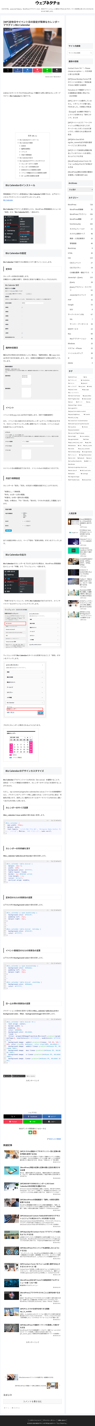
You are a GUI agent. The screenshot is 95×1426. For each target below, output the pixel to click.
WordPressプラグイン (19, 1076)
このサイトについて (35, 1420)
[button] (57, 70)
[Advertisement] (32, 83)
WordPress (8, 1076)
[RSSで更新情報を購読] (34, 1132)
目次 (29, 135)
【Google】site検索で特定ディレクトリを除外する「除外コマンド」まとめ (79, 114)
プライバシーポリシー (49, 1420)
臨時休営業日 (25, 149)
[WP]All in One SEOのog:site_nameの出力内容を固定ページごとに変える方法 (80, 142)
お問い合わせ (62, 1420)
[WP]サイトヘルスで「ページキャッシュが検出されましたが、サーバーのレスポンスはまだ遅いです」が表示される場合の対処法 (80, 128)
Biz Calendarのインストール (29, 140)
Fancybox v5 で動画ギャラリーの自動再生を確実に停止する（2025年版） (79, 93)
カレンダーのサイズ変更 (29, 164)
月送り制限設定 (26, 155)
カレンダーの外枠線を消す (30, 167)
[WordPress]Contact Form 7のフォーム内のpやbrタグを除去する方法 (80, 164)
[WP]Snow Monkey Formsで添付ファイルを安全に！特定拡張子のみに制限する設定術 (79, 82)
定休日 (23, 146)
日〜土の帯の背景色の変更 (30, 176)
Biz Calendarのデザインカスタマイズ (32, 161)
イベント (24, 152)
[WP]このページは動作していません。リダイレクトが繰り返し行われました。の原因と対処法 (80, 103)
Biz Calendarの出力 (26, 158)
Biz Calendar (8, 200)
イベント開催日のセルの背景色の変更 (34, 173)
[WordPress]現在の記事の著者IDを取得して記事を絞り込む (80, 173)
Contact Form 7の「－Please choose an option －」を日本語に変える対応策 (80, 71)
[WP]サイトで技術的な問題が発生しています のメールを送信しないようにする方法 (80, 153)
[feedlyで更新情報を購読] (30, 1132)
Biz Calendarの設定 (26, 143)
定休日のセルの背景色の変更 (31, 170)
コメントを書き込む (32, 1401)
